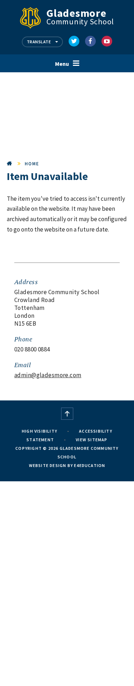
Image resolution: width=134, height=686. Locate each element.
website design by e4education (67, 465)
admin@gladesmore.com (47, 375)
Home (10, 164)
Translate (39, 41)
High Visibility (39, 431)
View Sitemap (91, 439)
